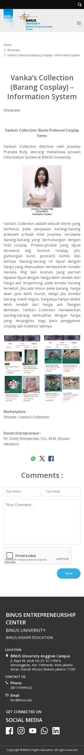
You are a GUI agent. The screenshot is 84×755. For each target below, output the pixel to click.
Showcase (13, 50)
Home (7, 45)
